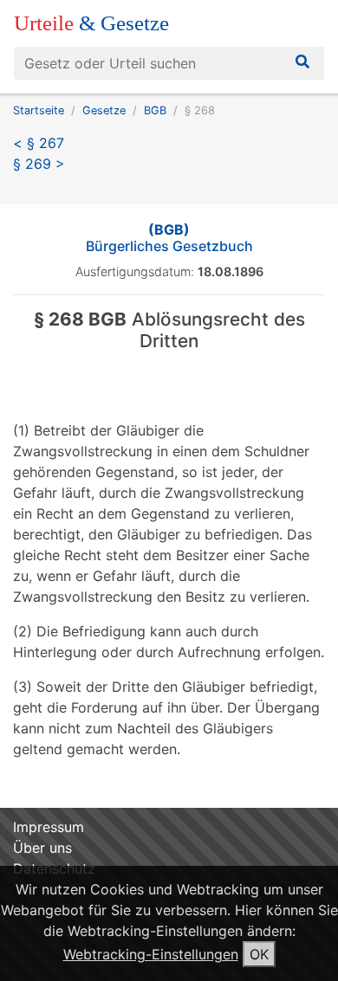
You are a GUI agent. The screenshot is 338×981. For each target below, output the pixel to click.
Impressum (48, 827)
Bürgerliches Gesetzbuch (169, 238)
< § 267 (38, 143)
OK (259, 954)
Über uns (42, 847)
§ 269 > (39, 163)
